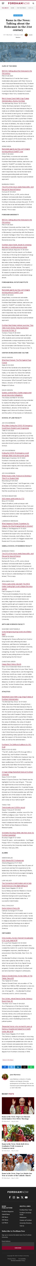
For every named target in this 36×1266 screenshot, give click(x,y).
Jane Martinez (15, 1075)
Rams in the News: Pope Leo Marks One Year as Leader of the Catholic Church (17, 1174)
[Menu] (3, 3)
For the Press (18, 15)
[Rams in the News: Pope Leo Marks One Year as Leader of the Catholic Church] (18, 1162)
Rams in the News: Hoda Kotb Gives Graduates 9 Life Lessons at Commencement (15, 1146)
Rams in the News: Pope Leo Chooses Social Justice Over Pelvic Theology (16, 1118)
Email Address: (6, 1241)
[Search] (33, 3)
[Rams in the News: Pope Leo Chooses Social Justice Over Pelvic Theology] (18, 1105)
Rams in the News (8, 1060)
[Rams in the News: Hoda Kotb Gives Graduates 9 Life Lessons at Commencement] (18, 1133)
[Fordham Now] (19, 3)
